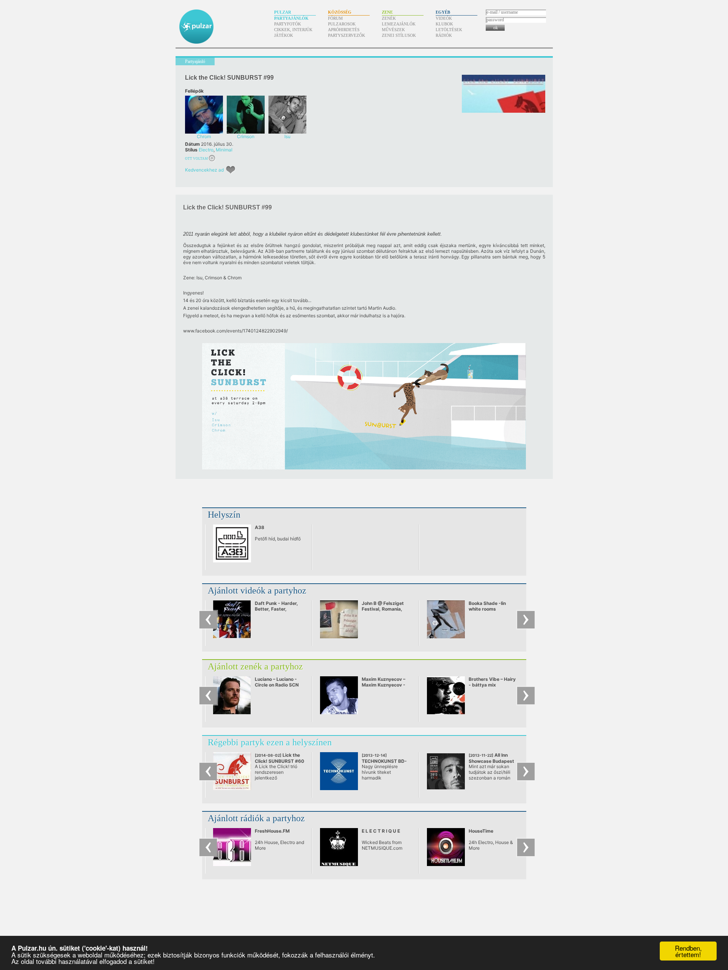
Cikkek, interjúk (293, 29)
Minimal (224, 150)
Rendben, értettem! (688, 951)
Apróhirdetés (343, 29)
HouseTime (481, 831)
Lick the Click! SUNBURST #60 (279, 761)
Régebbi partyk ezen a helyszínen (270, 742)
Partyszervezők (346, 35)
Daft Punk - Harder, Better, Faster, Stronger (276, 608)
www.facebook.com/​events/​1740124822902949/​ (235, 331)
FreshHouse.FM (272, 831)
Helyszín (224, 515)
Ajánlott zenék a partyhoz (255, 666)
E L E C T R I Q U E (381, 831)
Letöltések (449, 29)
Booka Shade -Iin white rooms (487, 606)
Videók (444, 18)
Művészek (393, 29)
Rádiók (444, 35)
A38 (259, 527)
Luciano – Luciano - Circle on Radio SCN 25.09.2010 (277, 684)
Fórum (335, 18)
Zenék (389, 18)
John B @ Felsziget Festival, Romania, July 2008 (383, 608)
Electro (206, 150)
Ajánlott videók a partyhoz (257, 590)
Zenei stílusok (399, 35)
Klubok (444, 24)
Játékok (283, 35)
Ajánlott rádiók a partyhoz (256, 818)
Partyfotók (287, 24)
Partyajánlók (291, 18)
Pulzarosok (342, 24)
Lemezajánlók (399, 24)
